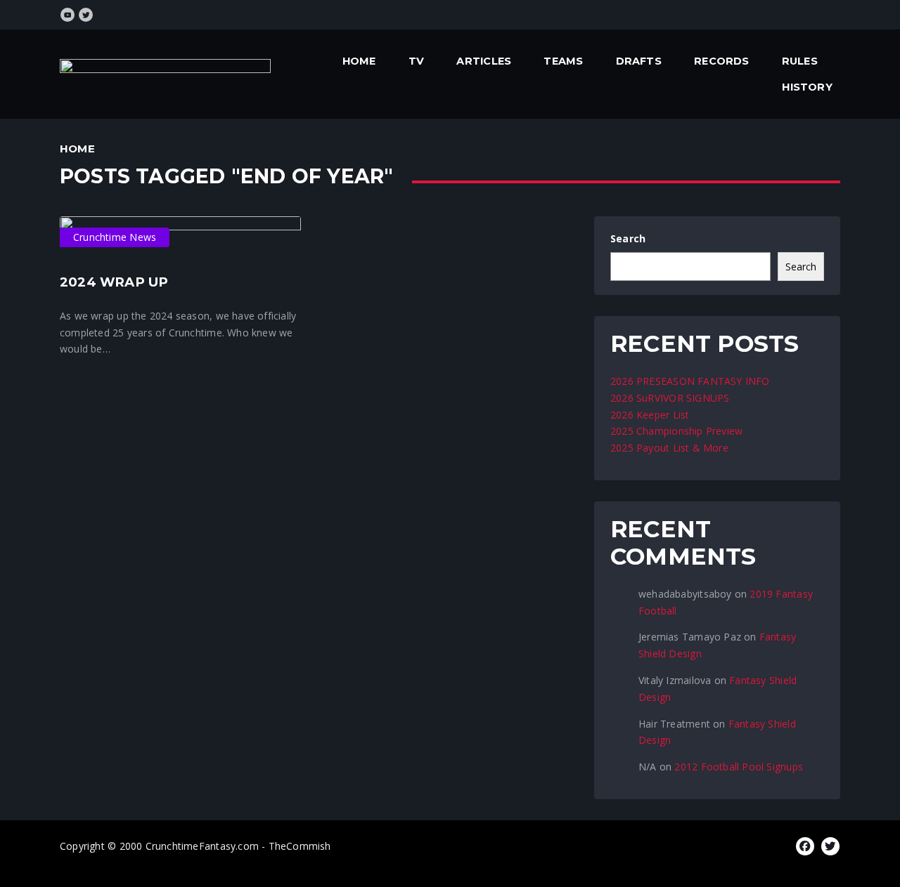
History (807, 87)
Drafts (639, 61)
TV (416, 61)
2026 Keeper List (649, 414)
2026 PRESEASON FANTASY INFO (690, 381)
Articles (483, 61)
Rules (800, 61)
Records (721, 61)
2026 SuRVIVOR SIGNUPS (669, 398)
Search (627, 238)
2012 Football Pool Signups (738, 766)
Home (359, 61)
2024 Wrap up (114, 282)
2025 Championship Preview (676, 431)
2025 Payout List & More (669, 447)
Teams (563, 61)
